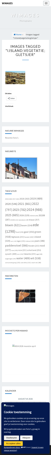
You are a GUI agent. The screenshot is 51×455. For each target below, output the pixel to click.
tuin (20, 254)
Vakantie (30, 254)
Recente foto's (11, 137)
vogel (39, 254)
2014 (8, 199)
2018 (24, 198)
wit (35, 258)
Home (19, 34)
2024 (34, 209)
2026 (24, 215)
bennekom (24, 220)
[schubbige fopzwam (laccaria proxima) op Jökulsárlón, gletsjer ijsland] (15, 77)
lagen (21, 241)
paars (40, 240)
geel (29, 231)
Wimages (7, 3)
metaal (30, 241)
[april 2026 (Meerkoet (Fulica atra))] (25, 353)
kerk (13, 241)
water (23, 258)
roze (22, 250)
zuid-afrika (25, 263)
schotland (34, 250)
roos (14, 250)
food (20, 232)
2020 (11, 204)
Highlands (17, 237)
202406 (14, 220)
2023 (19, 210)
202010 (34, 216)
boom (26, 225)
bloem (13, 225)
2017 (15, 199)
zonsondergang (12, 263)
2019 (36, 198)
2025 (12, 215)
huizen (28, 237)
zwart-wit (36, 263)
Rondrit (33, 246)
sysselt (10, 254)
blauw (34, 219)
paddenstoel (16, 245)
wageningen (10, 259)
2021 (25, 204)
